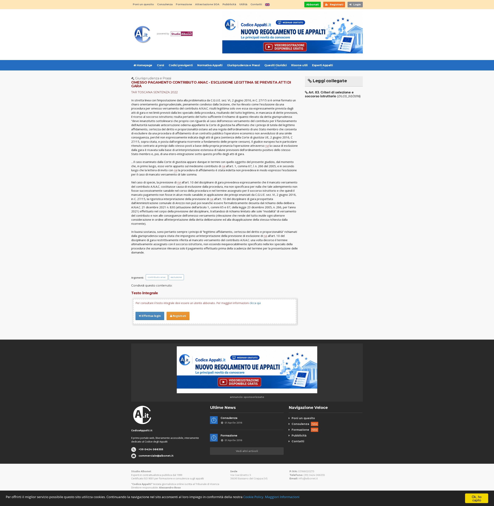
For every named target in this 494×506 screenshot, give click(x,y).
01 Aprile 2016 (233, 422)
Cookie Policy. (253, 497)
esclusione (176, 277)
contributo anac (157, 277)
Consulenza (165, 4)
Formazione (184, 4)
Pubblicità (229, 4)
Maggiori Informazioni (282, 497)
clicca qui (255, 303)
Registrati (179, 316)
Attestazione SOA (207, 4)
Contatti (256, 4)
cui (267, 145)
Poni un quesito (143, 4)
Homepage (144, 65)
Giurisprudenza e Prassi (243, 65)
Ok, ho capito (476, 498)
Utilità (243, 4)
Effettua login (151, 316)
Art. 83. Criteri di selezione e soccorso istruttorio (333, 94)
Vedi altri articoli (247, 451)
